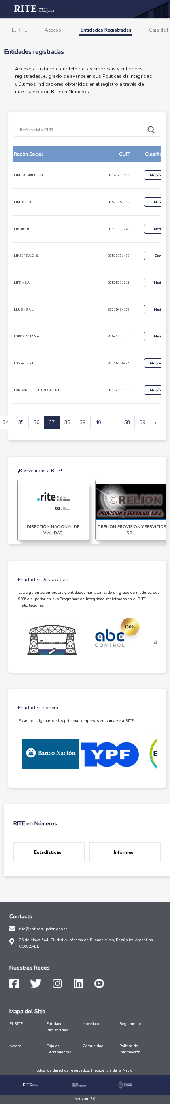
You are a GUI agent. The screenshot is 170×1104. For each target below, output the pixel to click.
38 (67, 422)
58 (127, 422)
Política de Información (129, 1049)
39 (82, 422)
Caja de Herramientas (58, 1049)
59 (142, 422)
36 (36, 422)
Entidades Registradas (106, 30)
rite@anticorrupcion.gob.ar (43, 929)
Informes (124, 852)
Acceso (53, 30)
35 (21, 422)
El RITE (19, 30)
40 (98, 422)
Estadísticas (48, 852)
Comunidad (93, 1046)
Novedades (92, 1024)
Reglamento (130, 1024)
